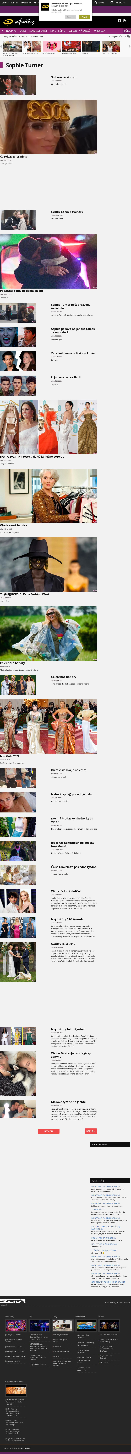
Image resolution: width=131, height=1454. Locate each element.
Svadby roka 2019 (63, 944)
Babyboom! (85, 53)
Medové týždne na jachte (68, 1102)
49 (96, 453)
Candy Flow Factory (13, 1335)
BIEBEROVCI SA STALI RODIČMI (105, 1186)
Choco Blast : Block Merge (15, 1356)
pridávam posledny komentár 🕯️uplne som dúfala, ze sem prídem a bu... (108, 1190)
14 (34, 1044)
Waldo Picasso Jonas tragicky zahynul (71, 1054)
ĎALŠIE (90, 1131)
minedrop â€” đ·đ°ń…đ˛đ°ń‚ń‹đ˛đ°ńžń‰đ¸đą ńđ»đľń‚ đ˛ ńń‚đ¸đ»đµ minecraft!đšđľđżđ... (108, 1232)
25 (34, 94)
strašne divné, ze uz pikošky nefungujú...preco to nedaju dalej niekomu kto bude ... (109, 1221)
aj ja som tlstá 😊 (97, 1253)
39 (34, 836)
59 (34, 811)
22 (34, 322)
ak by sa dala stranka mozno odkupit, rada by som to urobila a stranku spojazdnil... (109, 1277)
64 (96, 753)
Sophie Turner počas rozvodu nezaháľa (71, 306)
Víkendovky (57, 1347)
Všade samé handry (13, 525)
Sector (5, 2)
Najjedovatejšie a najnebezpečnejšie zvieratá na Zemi (13, 1431)
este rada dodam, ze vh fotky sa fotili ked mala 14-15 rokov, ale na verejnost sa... (109, 1260)
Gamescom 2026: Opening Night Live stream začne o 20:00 (39, 1337)
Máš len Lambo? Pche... (61, 1351)
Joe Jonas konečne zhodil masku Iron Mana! (73, 844)
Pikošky (37, 2)
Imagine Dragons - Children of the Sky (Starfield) (106, 1349)
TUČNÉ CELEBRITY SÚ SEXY (103, 1250)
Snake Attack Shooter (14, 1347)
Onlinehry (26, 2)
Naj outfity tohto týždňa (67, 1029)
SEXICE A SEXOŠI (38, 30)
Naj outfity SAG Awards (67, 919)
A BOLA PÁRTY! (98, 1209)
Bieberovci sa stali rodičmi (30, 53)
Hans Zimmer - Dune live (108, 1335)
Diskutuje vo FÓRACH (117, 36)
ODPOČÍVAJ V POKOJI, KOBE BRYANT (108, 1282)
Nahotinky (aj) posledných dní (71, 794)
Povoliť (84, 17)
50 (96, 522)
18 (34, 860)
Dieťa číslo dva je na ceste (68, 770)
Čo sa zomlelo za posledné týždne (73, 867)
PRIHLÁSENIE (120, 3)
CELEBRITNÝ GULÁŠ (79, 30)
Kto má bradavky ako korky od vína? (72, 820)
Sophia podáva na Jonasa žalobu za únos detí (73, 330)
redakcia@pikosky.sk (23, 1448)
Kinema (14, 2)
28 (34, 937)
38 (34, 346)
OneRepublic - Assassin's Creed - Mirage (109, 1341)
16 (34, 394)
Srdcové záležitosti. (64, 77)
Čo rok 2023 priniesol (14, 156)
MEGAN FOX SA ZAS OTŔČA (103, 1238)
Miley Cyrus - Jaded (106, 1363)
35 (96, 287)
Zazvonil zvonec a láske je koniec (73, 353)
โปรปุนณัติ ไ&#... (97, 1246)
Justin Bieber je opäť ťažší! (109, 53)
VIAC (48, 1131)
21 (34, 912)
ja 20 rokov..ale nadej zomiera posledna (106, 1206)
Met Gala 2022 (10, 756)
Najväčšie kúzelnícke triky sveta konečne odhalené (15, 1440)
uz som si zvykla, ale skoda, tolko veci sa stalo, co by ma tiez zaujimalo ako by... (109, 1198)
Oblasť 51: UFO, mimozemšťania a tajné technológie (14, 1422)
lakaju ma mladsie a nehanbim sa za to (106, 1240)
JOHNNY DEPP (37, 36)
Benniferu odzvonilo (49, 53)
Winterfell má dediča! (66, 891)
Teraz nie (70, 17)
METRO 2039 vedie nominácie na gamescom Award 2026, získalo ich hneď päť (39, 1347)
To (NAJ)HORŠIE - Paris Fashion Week (25, 594)
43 (34, 370)
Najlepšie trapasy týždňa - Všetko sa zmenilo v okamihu (62, 1363)
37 (96, 659)
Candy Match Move (13, 1361)
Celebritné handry (12, 663)
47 (96, 591)
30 (34, 884)
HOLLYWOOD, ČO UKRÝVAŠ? (104, 1244)
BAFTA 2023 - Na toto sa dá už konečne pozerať (32, 456)
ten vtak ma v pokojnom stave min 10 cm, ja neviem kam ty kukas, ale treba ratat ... (108, 1213)
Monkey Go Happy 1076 (15, 1351)
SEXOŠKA (13, 36)
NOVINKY (11, 30)
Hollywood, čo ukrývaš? (69, 53)
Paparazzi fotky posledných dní (21, 291)
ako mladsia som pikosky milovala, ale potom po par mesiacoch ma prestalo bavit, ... (108, 1268)
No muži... (56, 1356)
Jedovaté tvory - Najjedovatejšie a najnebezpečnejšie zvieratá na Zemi (13, 1412)
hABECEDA (99, 30)
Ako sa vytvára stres (60, 1335)
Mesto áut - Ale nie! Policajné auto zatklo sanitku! (84, 1360)
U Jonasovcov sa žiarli (65, 377)
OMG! (23, 30)
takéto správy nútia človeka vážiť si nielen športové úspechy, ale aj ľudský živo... (107, 1285)
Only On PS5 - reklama (38, 1364)
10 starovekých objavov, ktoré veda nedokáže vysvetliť (15, 1402)
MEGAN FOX (24, 36)
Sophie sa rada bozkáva (67, 211)
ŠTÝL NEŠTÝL (57, 30)
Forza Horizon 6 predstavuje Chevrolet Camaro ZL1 (38, 1357)
